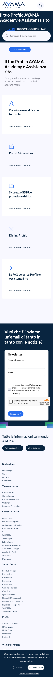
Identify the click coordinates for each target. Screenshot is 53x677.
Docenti (5, 477)
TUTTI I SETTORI (9, 611)
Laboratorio (7, 542)
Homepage (7, 470)
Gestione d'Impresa (10, 521)
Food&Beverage (9, 571)
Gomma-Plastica (9, 587)
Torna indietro (21, 49)
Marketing (6, 559)
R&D (4, 531)
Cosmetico (7, 577)
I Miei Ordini (7, 627)
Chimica (6, 591)
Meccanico (7, 574)
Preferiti (6, 637)
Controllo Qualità (10, 528)
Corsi (4, 474)
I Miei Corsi (7, 630)
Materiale (6, 633)
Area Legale (7, 518)
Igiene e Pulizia (8, 594)
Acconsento (36, 667)
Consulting (7, 584)
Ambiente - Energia (10, 548)
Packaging (6, 581)
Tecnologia (7, 538)
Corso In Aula (8, 496)
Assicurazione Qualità (11, 525)
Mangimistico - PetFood (12, 601)
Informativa (36, 385)
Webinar (6, 503)
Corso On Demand (10, 499)
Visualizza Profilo (10, 623)
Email (10, 372)
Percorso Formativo (11, 506)
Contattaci (7, 480)
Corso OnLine (8, 492)
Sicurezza (6, 555)
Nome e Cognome (16, 360)
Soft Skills (6, 535)
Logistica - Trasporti (11, 604)
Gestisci (19, 667)
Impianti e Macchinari (11, 545)
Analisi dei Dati (9, 552)
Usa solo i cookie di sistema (29, 673)
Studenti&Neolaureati (11, 598)
